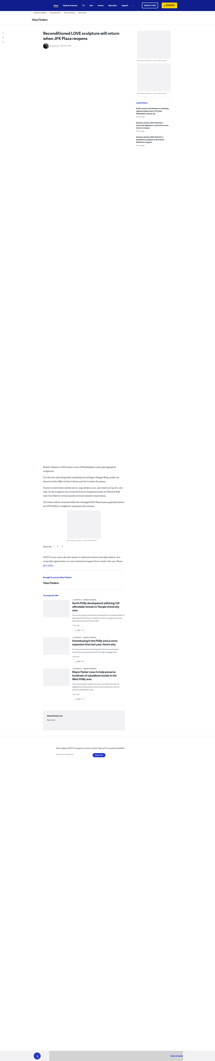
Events (101, 5)
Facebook (53, 546)
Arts (91, 5)
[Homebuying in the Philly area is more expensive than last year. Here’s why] (56, 647)
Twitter (58, 546)
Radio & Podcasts (70, 5)
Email (62, 546)
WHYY (40, 5)
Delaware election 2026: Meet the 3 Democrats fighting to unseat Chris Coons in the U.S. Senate (152, 125)
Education (112, 5)
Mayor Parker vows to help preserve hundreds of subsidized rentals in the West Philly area (94, 675)
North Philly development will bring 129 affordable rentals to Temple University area (95, 606)
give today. (48, 565)
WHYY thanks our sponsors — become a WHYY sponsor (82, 540)
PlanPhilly (77, 600)
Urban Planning (40, 13)
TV (83, 5)
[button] (37, 1055)
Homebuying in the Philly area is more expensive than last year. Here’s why (94, 642)
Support (124, 5)
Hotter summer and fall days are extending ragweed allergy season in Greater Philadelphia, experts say (152, 111)
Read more (51, 720)
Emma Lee (55, 46)
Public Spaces (69, 13)
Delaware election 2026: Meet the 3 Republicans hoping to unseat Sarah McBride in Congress (150, 139)
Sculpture (82, 13)
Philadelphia (55, 13)
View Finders (40, 20)
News (56, 5)
